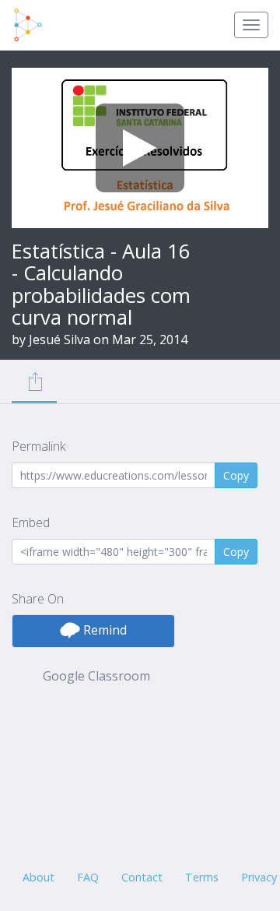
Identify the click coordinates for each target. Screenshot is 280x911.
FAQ (88, 877)
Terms (202, 877)
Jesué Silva (59, 339)
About (38, 877)
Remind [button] (103, 629)
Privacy (259, 877)
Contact (142, 877)
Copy (236, 475)
